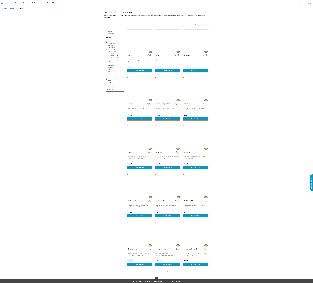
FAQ (165, 281)
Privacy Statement (138, 281)
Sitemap (178, 281)
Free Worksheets (46, 3)
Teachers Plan (35, 3)
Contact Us (171, 281)
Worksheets (18, 3)
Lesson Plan (26, 3)
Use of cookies (158, 281)
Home (4, 8)
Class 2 (18, 8)
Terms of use (148, 281)
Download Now (139, 70)
